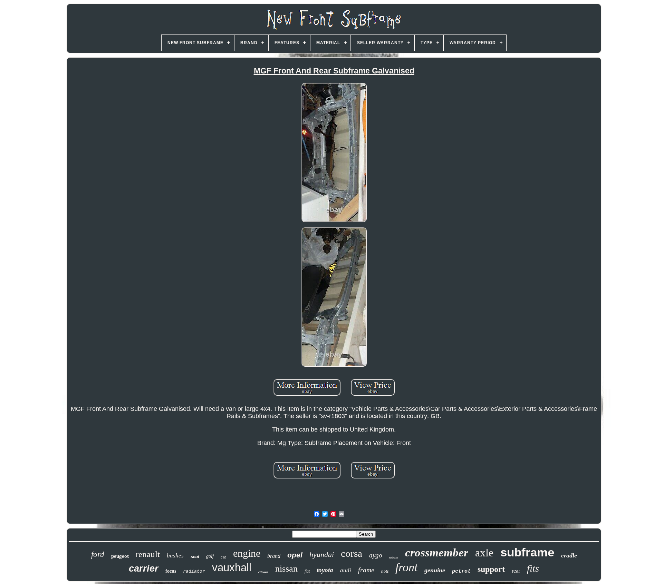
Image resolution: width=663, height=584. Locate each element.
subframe (527, 552)
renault (148, 554)
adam (393, 557)
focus (170, 571)
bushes (175, 555)
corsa (351, 553)
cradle (569, 555)
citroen (263, 572)
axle (484, 552)
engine (246, 553)
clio (223, 557)
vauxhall (231, 568)
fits (533, 568)
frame (366, 570)
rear (516, 571)
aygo (375, 555)
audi (345, 570)
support (491, 569)
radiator (194, 571)
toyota (325, 570)
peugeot (120, 556)
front (406, 567)
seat (195, 556)
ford (97, 554)
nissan (286, 569)
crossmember (436, 552)
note (384, 571)
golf (210, 556)
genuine (434, 570)
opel (294, 555)
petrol (461, 571)
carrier (143, 568)
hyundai (321, 554)
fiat (307, 571)
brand (273, 556)
